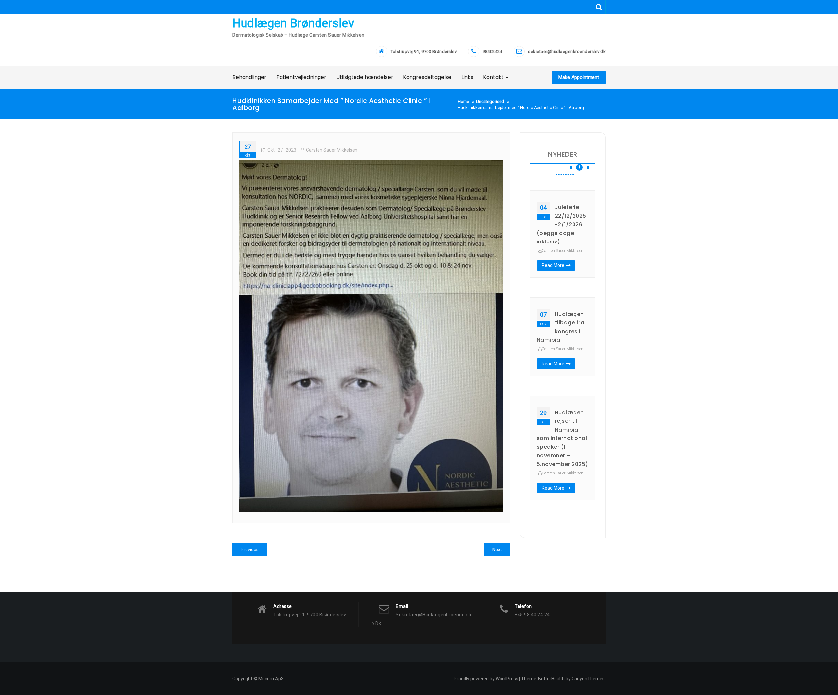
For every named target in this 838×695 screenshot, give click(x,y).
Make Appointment (578, 77)
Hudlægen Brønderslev (293, 23)
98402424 (492, 51)
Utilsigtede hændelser (364, 77)
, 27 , (281, 150)
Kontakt (494, 77)
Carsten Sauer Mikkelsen (331, 150)
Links (467, 77)
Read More (553, 265)
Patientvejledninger (301, 77)
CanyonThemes (588, 678)
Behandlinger (249, 77)
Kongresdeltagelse (427, 77)
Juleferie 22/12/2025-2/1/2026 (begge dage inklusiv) (561, 224)
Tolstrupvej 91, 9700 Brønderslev (424, 51)
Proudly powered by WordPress (486, 678)
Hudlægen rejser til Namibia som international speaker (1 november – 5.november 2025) (562, 438)
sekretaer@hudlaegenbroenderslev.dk (567, 51)
